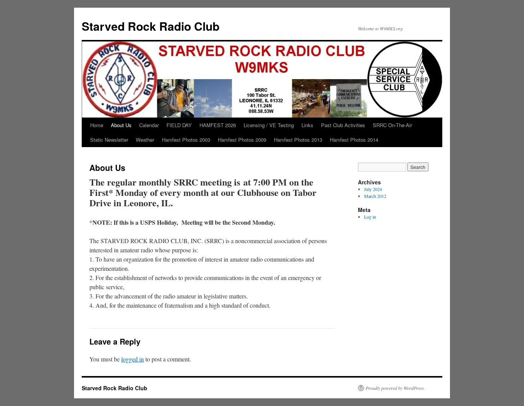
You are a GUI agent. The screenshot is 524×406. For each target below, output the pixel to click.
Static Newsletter (109, 139)
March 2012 (375, 196)
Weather (145, 139)
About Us (121, 125)
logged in (132, 359)
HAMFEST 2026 (217, 125)
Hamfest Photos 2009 (242, 139)
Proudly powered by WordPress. (395, 388)
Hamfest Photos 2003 (186, 139)
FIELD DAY (179, 125)
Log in (370, 217)
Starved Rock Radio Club (150, 26)
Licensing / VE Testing (269, 125)
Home (96, 125)
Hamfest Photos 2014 (354, 139)
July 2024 (373, 189)
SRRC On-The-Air (392, 125)
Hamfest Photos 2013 (298, 139)
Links (307, 125)
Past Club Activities (343, 125)
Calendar (149, 125)
